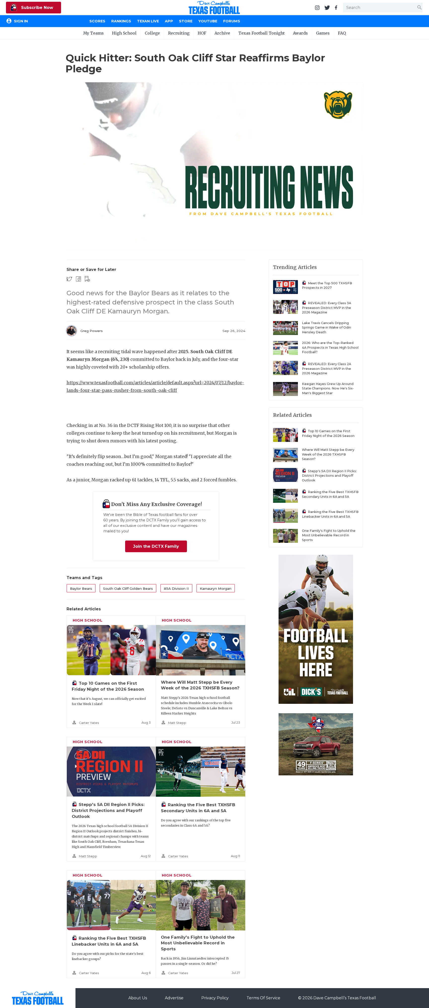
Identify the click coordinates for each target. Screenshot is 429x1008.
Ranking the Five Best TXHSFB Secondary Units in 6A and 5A (330, 494)
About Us (137, 998)
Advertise (174, 998)
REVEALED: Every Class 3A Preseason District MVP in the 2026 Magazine (326, 307)
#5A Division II (176, 588)
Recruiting (178, 33)
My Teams (93, 33)
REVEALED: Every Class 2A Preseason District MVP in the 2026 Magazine (326, 368)
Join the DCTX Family (156, 546)
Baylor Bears (81, 588)
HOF (202, 33)
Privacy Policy (215, 998)
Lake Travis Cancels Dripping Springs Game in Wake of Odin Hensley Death (326, 327)
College (152, 33)
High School (124, 33)
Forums (231, 21)
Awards (300, 33)
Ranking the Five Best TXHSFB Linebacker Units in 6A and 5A (330, 514)
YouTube (207, 21)
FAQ (342, 33)
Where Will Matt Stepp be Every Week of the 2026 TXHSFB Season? (328, 454)
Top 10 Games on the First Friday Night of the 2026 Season (328, 433)
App (169, 21)
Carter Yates (89, 723)
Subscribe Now (36, 7)
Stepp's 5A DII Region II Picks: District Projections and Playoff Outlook (108, 810)
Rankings (121, 21)
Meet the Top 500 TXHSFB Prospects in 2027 (327, 285)
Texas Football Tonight (261, 33)
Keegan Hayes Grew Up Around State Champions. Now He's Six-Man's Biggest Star (328, 388)
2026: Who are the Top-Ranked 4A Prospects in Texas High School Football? (330, 347)
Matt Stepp (177, 723)
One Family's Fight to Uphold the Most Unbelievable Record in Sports (198, 943)
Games (323, 33)
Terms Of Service (263, 998)
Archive (222, 33)
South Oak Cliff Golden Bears (128, 588)
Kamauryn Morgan (215, 588)
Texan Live (148, 21)
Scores (97, 21)
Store (185, 21)
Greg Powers (91, 331)
